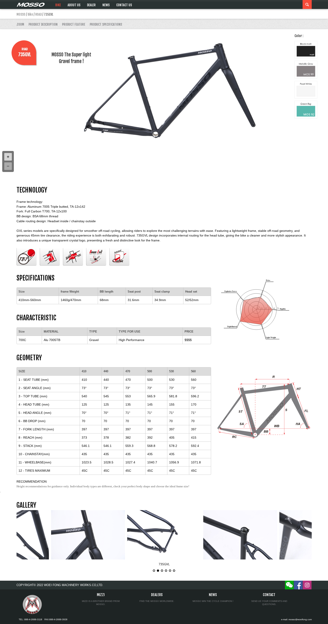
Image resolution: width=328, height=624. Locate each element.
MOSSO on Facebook (298, 585)
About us (74, 5)
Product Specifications (106, 24)
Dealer (91, 5)
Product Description (43, 24)
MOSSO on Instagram (307, 585)
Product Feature (73, 24)
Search (307, 4)
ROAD (38, 14)
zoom (20, 24)
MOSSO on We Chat (289, 585)
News (106, 5)
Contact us (124, 5)
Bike (58, 5)
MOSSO (21, 14)
